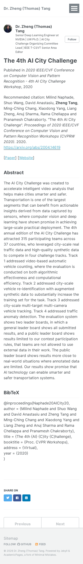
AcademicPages (13, 554)
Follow (72, 39)
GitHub (25, 544)
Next (60, 524)
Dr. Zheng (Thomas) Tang (27, 8)
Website (26, 157)
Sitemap (11, 538)
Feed (42, 544)
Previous (23, 524)
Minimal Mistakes (45, 554)
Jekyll (64, 550)
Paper (10, 157)
